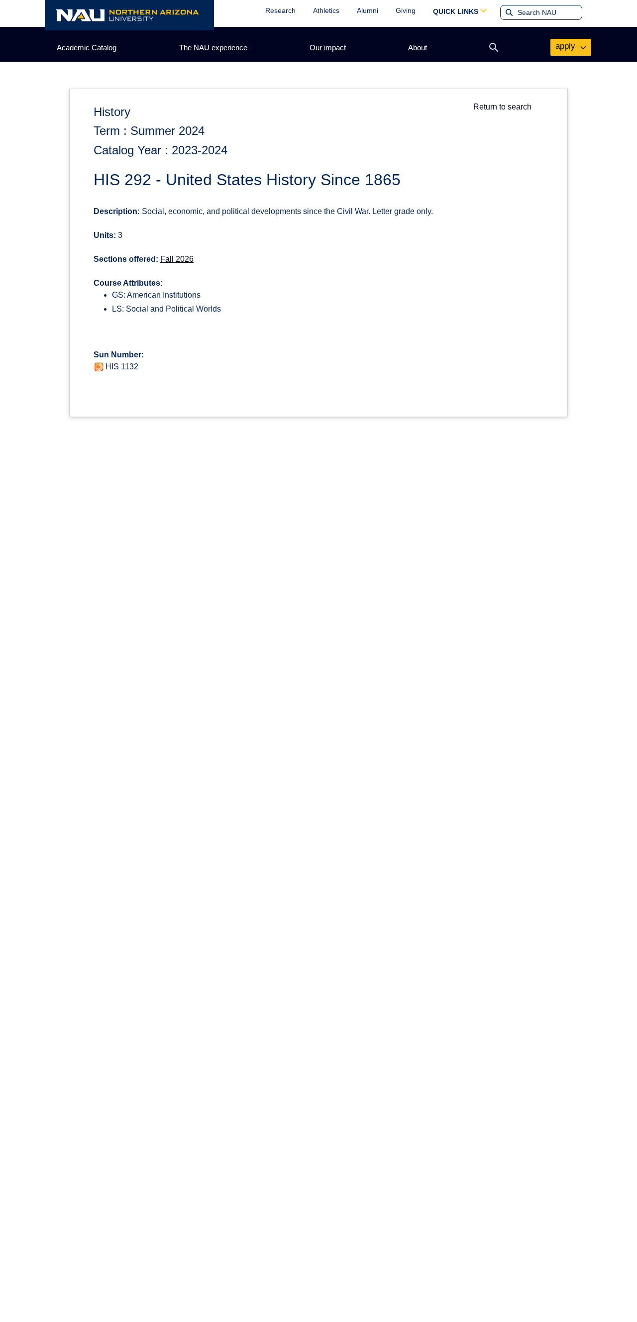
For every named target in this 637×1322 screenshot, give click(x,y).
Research (280, 10)
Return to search (502, 107)
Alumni (367, 10)
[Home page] (129, 15)
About (417, 47)
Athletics (326, 10)
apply (566, 46)
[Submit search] (508, 12)
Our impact (328, 47)
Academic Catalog (86, 47)
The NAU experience (213, 47)
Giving (406, 10)
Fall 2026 (177, 259)
